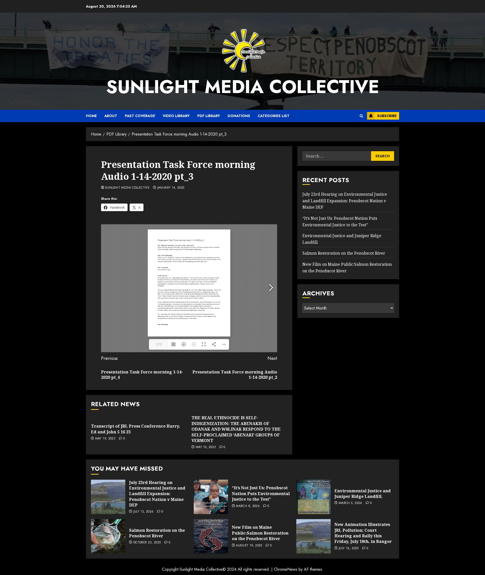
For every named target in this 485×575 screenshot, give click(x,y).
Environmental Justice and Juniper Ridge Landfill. (362, 493)
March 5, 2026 (350, 503)
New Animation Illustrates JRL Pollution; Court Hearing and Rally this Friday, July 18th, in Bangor (363, 533)
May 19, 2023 (105, 439)
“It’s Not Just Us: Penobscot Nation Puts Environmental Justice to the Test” (261, 493)
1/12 (159, 344)
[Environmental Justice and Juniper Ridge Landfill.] (313, 497)
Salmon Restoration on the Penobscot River (343, 253)
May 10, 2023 (206, 447)
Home (91, 115)
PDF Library (208, 115)
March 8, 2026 (248, 506)
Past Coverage (140, 115)
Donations (239, 115)
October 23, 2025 (147, 543)
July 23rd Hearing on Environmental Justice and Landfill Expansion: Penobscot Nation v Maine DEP (344, 200)
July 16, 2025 (349, 548)
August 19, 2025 (249, 546)
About (110, 115)
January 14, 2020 (170, 188)
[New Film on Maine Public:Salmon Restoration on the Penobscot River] (211, 536)
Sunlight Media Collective (242, 87)
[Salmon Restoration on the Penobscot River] (108, 536)
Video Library (176, 115)
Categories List (273, 115)
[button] (361, 116)
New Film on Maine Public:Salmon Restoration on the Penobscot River (260, 532)
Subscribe (387, 115)
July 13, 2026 (143, 512)
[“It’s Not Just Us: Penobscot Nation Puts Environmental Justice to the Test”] (211, 497)
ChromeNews (285, 569)
